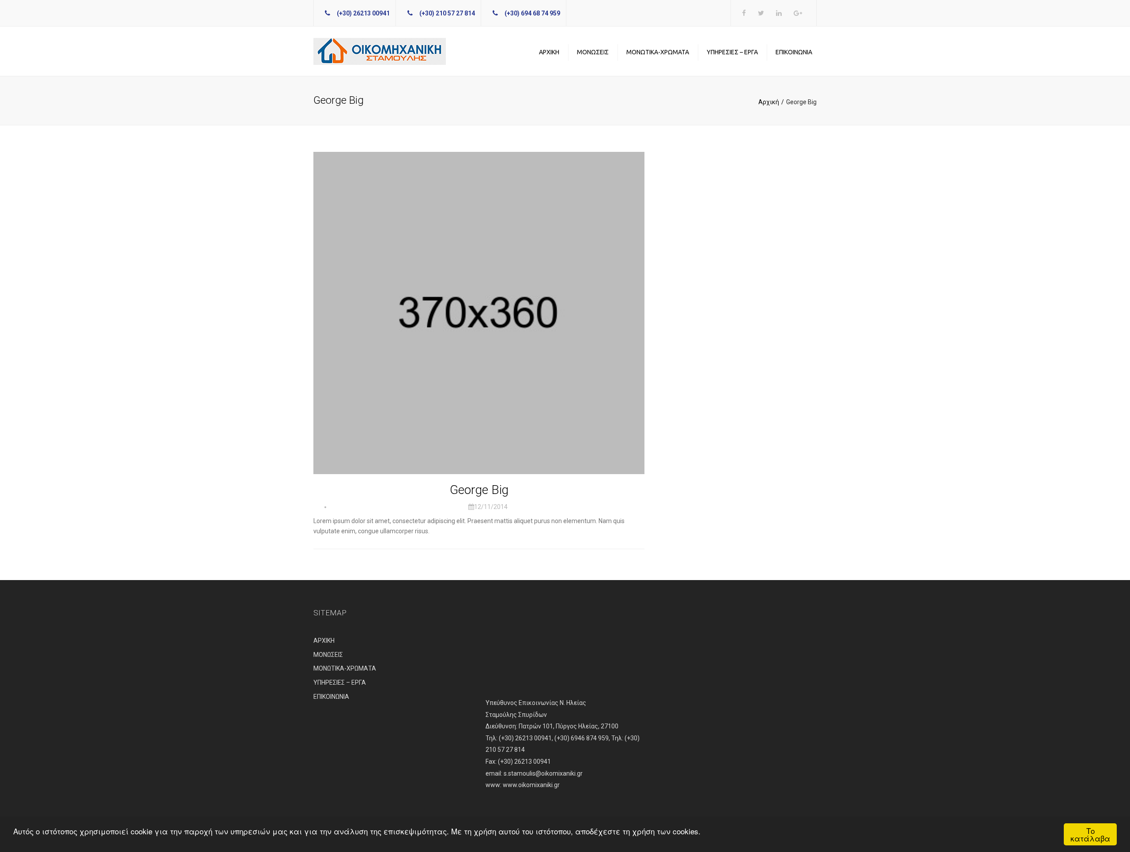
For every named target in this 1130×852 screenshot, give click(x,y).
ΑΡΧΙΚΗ (549, 52)
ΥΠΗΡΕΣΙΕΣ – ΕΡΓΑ (732, 52)
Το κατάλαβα (1090, 834)
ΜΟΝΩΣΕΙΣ (593, 52)
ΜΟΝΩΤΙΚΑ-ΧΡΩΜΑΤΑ (657, 52)
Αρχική (768, 102)
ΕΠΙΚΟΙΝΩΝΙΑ (794, 52)
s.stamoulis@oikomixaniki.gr (543, 773)
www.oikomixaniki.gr (531, 784)
